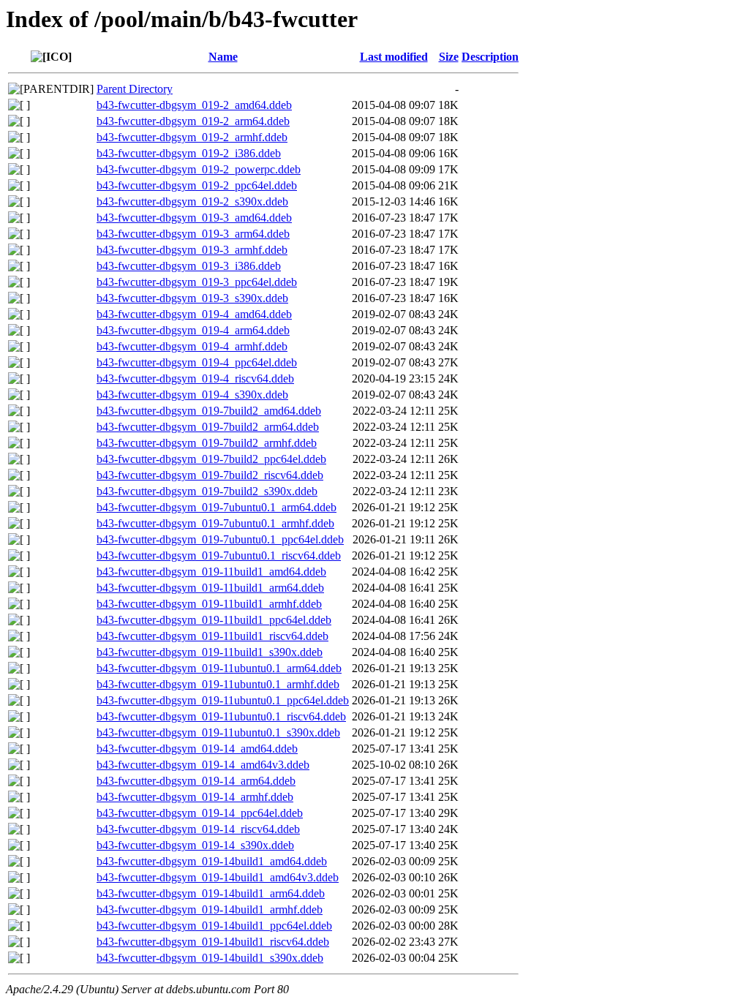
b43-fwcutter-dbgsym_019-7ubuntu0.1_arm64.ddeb (216, 507)
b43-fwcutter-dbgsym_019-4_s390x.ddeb (192, 394)
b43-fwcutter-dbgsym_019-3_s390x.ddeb (192, 298)
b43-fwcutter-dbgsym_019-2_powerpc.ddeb (199, 169)
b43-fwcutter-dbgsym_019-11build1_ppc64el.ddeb (214, 620)
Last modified (394, 56)
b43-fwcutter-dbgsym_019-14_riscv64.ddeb (198, 829)
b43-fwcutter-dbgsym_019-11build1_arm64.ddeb (210, 587)
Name (223, 56)
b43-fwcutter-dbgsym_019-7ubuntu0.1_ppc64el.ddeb (220, 539)
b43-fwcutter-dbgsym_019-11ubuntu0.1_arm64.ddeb (219, 668)
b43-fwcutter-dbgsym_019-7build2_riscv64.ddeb (210, 475)
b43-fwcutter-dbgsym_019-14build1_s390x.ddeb (210, 958)
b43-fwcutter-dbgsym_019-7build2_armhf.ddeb (207, 443)
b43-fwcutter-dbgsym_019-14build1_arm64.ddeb (211, 893)
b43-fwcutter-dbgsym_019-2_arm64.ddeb (193, 121)
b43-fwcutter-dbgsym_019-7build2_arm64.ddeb (208, 427)
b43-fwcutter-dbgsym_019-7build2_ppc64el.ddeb (211, 459)
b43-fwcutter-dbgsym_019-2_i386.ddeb (189, 153)
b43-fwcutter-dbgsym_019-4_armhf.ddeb (192, 346)
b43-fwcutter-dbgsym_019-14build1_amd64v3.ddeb (218, 877)
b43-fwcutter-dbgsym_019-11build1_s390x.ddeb (210, 652)
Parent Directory (135, 89)
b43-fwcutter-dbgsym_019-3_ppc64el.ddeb (197, 282)
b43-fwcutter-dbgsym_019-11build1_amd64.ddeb (211, 571)
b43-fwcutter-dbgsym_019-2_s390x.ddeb (192, 201)
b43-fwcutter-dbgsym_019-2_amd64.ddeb (194, 105)
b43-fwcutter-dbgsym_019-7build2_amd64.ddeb (209, 410)
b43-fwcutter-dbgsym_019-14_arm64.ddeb (196, 781)
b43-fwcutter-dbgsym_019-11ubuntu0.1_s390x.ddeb (218, 732)
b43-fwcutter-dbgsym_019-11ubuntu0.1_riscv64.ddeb (221, 716)
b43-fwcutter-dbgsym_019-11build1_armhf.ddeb (209, 604)
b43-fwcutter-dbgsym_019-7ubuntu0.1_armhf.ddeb (215, 523)
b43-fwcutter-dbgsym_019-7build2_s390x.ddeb (207, 491)
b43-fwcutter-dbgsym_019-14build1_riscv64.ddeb (213, 941)
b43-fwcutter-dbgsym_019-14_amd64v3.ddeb (203, 764)
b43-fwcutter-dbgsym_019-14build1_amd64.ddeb (212, 861)
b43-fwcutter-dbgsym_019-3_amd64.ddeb (194, 217)
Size (449, 56)
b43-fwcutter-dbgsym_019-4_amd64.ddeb (194, 314)
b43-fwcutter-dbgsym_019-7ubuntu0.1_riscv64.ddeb (219, 555)
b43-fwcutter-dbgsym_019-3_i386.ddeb (189, 266)
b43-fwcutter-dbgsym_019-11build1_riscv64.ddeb (212, 636)
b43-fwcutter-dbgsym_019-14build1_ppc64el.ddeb (214, 925)
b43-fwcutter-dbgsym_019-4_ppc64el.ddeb (197, 362)
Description (490, 56)
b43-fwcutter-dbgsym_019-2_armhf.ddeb (192, 137)
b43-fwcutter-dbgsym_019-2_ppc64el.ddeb (197, 185)
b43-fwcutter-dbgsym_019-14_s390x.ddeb (195, 845)
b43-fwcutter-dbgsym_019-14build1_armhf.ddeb (210, 909)
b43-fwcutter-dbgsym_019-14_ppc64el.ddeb (200, 813)
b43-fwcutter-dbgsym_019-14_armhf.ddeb (195, 797)
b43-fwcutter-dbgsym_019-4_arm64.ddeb (193, 330)
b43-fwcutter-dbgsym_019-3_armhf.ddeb (192, 250)
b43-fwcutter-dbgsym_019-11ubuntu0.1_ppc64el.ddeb (223, 700)
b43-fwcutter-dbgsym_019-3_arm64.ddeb (193, 233)
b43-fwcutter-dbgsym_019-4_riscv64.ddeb (195, 378)
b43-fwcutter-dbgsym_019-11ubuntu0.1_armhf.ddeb (218, 684)
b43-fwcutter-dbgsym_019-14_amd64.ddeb (197, 748)
